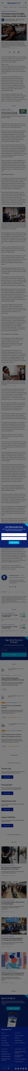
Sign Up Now (14, 542)
